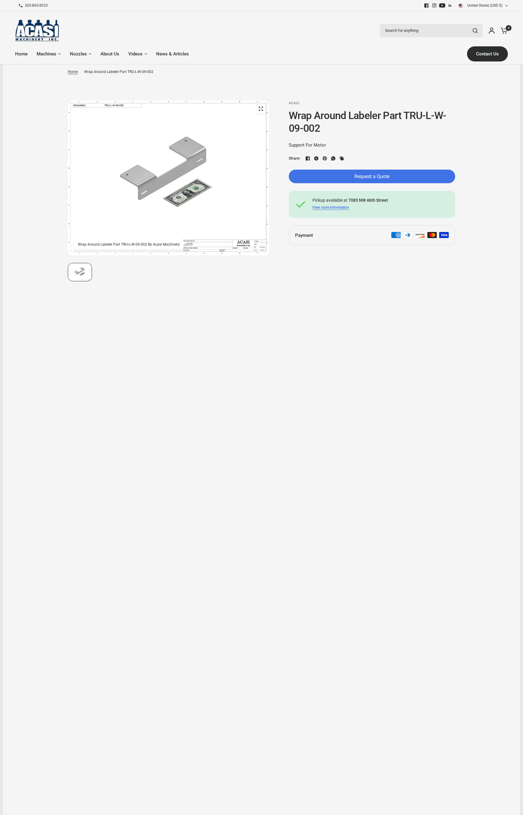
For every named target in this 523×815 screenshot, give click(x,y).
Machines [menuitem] (46, 54)
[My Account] (492, 30)
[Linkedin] (450, 5)
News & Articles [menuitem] (172, 54)
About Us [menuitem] (109, 54)
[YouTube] (442, 5)
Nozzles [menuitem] (78, 54)
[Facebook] (426, 5)
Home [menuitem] (21, 54)
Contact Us (487, 54)
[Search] (475, 30)
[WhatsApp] (333, 158)
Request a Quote (372, 176)
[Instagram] (434, 5)
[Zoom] (260, 108)
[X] (316, 158)
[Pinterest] (324, 158)
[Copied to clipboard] (341, 158)
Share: (295, 158)
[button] (80, 272)
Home (73, 72)
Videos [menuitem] (135, 54)
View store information (330, 207)
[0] (503, 30)
